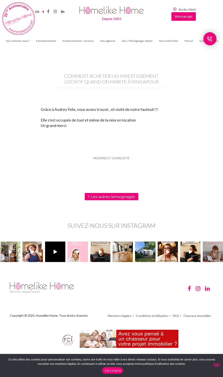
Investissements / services (78, 40)
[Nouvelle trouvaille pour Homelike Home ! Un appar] (123, 252)
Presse (189, 40)
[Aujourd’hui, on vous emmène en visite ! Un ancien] (55, 252)
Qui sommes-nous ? (18, 40)
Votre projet (184, 16)
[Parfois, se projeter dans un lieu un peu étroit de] (213, 252)
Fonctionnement (46, 40)
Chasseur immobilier (197, 316)
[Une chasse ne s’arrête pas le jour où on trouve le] (190, 252)
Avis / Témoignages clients (137, 40)
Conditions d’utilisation (152, 316)
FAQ (176, 316)
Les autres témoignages (113, 196)
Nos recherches (168, 40)
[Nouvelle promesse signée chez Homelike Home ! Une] (145, 252)
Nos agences (107, 40)
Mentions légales (119, 316)
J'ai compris (112, 370)
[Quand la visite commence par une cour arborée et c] (10, 252)
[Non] (216, 365)
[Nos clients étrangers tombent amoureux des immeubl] (168, 252)
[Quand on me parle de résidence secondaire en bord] (78, 252)
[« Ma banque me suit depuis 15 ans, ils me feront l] (100, 252)
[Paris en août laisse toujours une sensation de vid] (32, 252)
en (37, 12)
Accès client (187, 9)
